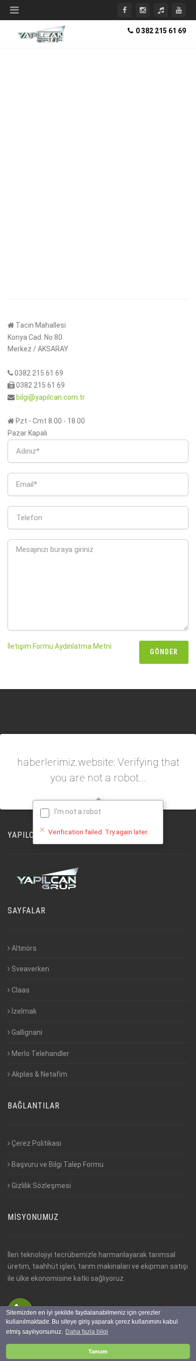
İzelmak (24, 1011)
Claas (21, 990)
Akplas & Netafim (39, 1074)
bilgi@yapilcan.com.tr (50, 397)
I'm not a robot (77, 812)
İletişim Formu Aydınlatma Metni (60, 646)
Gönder (164, 652)
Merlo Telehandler (40, 1053)
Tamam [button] (98, 1351)
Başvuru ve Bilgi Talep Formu (58, 1164)
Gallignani (27, 1032)
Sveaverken (30, 969)
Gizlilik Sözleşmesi (41, 1186)
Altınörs (24, 948)
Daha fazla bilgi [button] (86, 1331)
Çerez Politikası (36, 1143)
